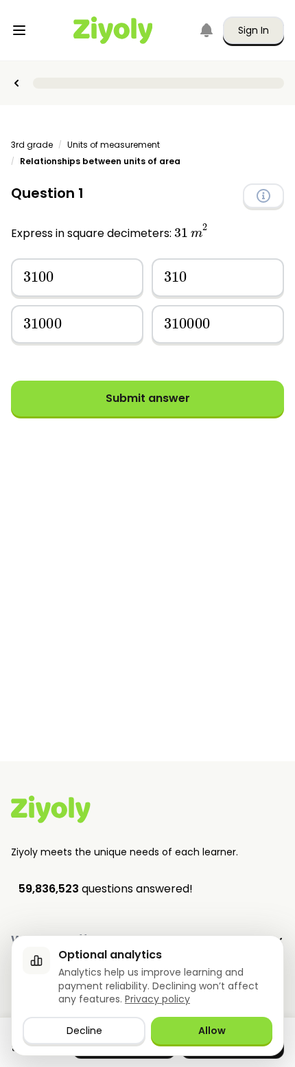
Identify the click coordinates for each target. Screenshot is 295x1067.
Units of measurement (113, 144)
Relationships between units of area (100, 161)
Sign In (253, 30)
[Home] (113, 30)
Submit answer (148, 398)
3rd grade (32, 144)
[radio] (77, 277)
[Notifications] (206, 30)
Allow (212, 1030)
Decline (84, 1030)
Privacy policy (157, 999)
